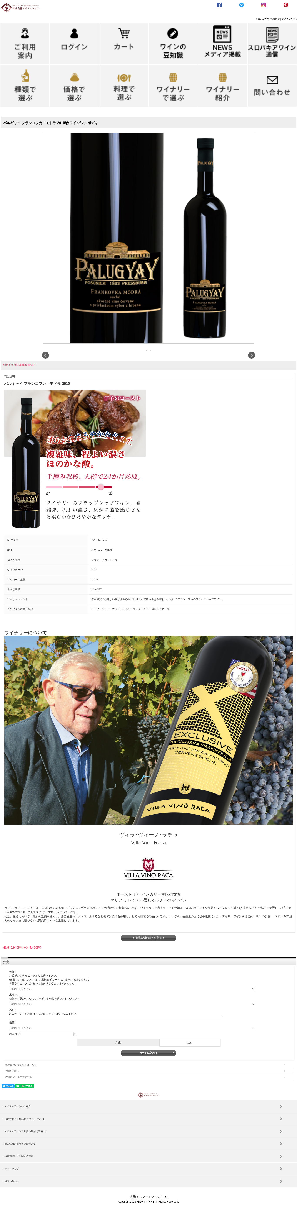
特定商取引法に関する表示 (19, 1156)
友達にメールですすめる (18, 1077)
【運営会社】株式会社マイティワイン (25, 1119)
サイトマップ (12, 1168)
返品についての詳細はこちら (21, 1065)
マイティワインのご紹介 (18, 1106)
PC (165, 1196)
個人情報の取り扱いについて (20, 1143)
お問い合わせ (12, 1071)
